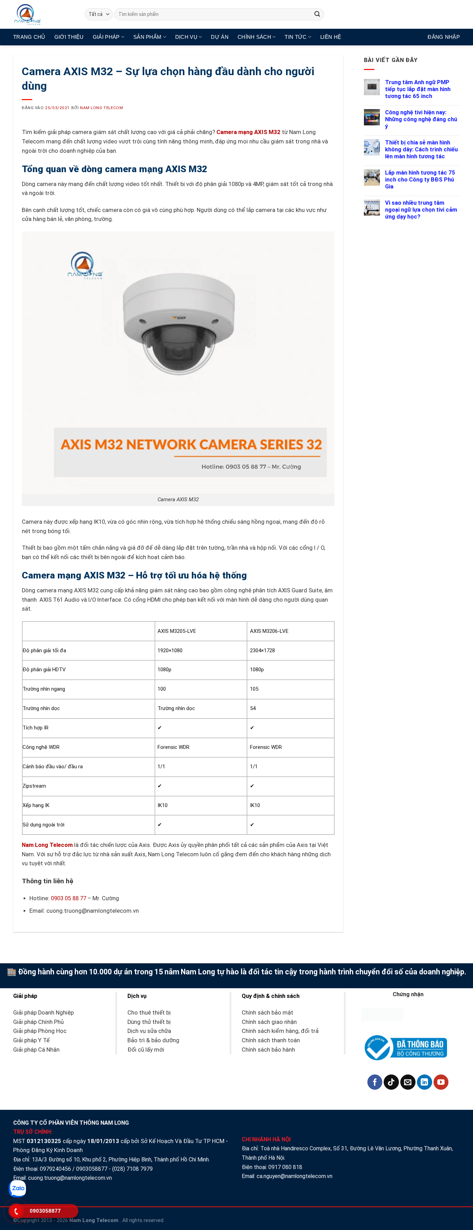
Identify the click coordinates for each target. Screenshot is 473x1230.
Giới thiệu (69, 37)
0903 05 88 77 (68, 898)
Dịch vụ (186, 37)
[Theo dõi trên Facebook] (375, 1082)
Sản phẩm (147, 37)
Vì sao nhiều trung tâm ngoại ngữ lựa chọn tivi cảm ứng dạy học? (421, 210)
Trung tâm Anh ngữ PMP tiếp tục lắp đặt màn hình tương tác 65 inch (417, 89)
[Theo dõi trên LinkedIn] (424, 1082)
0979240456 (55, 1169)
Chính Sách (254, 37)
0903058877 (91, 1169)
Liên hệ (330, 37)
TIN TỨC (295, 37)
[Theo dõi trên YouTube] (441, 1082)
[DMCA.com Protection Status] (382, 1014)
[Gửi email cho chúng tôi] (408, 1082)
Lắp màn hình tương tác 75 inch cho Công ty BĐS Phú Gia (420, 179)
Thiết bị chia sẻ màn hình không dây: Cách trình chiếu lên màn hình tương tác (421, 149)
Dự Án (220, 37)
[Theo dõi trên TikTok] (391, 1082)
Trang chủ (29, 37)
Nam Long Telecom (101, 107)
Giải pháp (106, 37)
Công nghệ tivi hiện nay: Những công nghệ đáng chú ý (421, 119)
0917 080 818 (286, 1167)
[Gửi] (317, 14)
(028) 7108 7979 (132, 1169)
